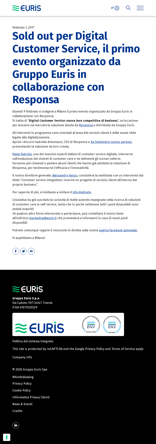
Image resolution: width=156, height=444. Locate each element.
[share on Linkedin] (31, 251)
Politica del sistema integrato (32, 341)
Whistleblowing (22, 377)
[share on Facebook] (15, 251)
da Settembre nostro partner (111, 142)
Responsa (86, 125)
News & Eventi (22, 404)
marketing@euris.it (43, 218)
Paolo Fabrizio (22, 154)
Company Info (22, 357)
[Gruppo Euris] (27, 288)
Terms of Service (123, 349)
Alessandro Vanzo (64, 175)
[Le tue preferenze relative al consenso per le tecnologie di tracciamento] (6, 437)
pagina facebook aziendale (118, 230)
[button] (140, 8)
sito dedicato (82, 192)
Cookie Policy (21, 390)
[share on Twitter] (23, 251)
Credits (17, 411)
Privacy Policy (94, 349)
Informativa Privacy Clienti (30, 397)
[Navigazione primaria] (26, 7)
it (113, 8)
